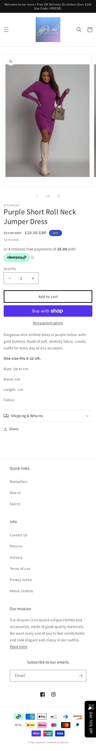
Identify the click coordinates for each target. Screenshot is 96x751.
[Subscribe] (80, 676)
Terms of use (20, 568)
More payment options (48, 323)
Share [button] (13, 429)
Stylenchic (41, 742)
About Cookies (21, 591)
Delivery (16, 557)
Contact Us (18, 535)
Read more (18, 646)
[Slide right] (58, 196)
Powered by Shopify (58, 742)
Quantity (10, 268)
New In (15, 492)
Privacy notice (21, 579)
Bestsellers (19, 481)
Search (15, 504)
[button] (6, 29)
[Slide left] (37, 196)
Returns (16, 546)
